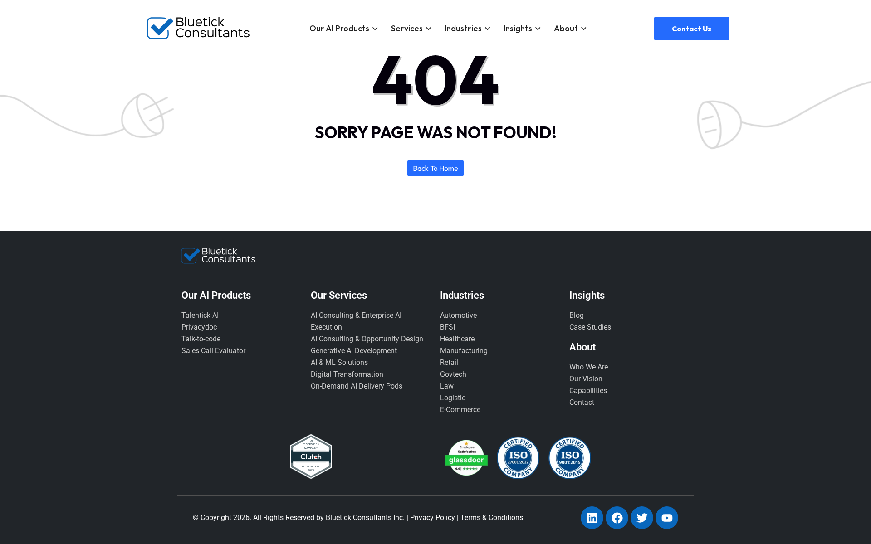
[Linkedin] (592, 517)
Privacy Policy (432, 517)
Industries (463, 28)
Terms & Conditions (491, 517)
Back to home (435, 168)
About (566, 28)
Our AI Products (339, 28)
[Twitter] (642, 517)
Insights (518, 28)
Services (407, 28)
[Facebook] (617, 517)
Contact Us (691, 28)
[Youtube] (667, 517)
